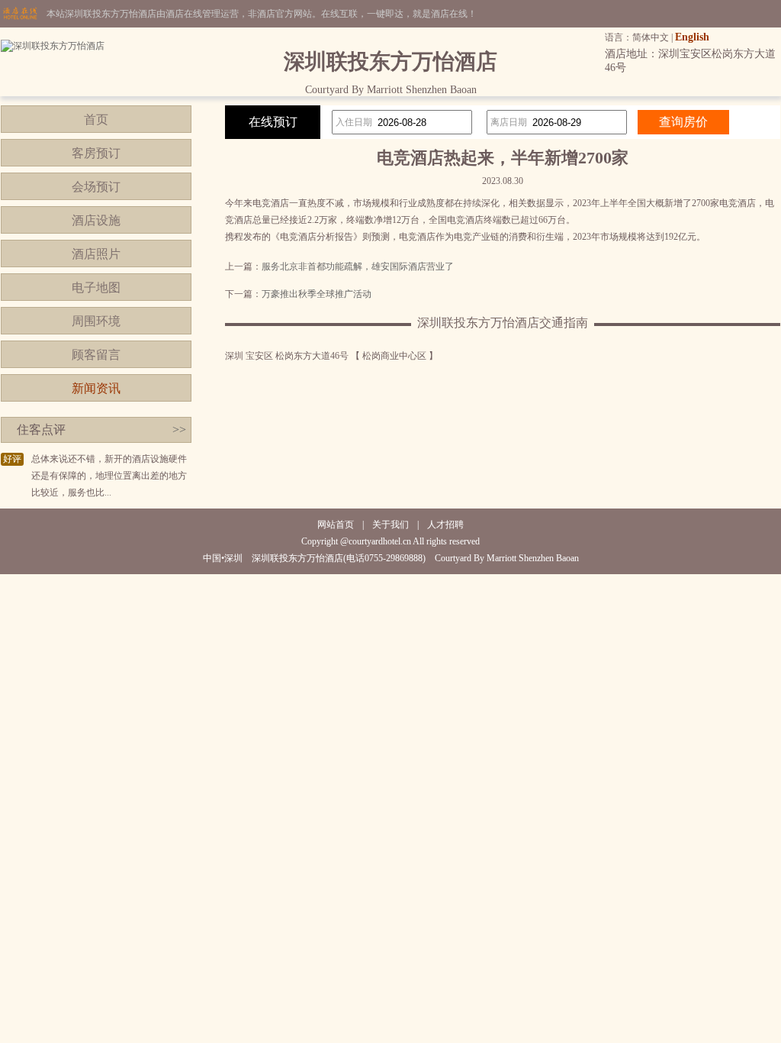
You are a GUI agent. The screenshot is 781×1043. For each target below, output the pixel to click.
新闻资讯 (96, 388)
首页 (96, 119)
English (692, 37)
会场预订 (96, 186)
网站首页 (335, 524)
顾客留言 (96, 354)
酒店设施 (96, 220)
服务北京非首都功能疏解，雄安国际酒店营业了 (358, 266)
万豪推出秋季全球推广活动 (316, 294)
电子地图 (96, 287)
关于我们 (390, 524)
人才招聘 (445, 524)
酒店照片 (96, 253)
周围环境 (96, 321)
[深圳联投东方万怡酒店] (52, 45)
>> (179, 429)
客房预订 (96, 153)
